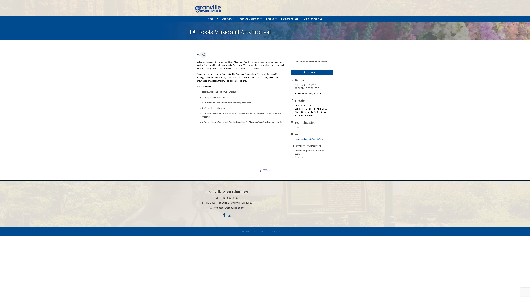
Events (270, 19)
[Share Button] (203, 55)
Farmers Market (289, 19)
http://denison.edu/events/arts (309, 139)
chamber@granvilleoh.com (229, 207)
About (211, 19)
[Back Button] (198, 55)
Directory (227, 19)
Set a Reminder (312, 72)
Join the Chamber (249, 19)
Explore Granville (313, 19)
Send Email (300, 157)
